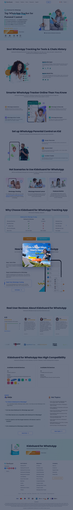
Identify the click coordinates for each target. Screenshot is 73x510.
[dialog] (36, 255)
